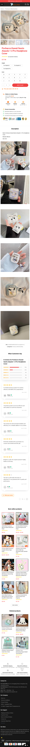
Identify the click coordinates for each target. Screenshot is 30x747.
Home (2, 9)
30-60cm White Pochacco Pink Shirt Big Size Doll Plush (21, 527)
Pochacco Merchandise (11, 9)
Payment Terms (4, 715)
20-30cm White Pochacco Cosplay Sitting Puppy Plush (7, 550)
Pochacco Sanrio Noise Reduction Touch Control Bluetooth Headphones (21, 574)
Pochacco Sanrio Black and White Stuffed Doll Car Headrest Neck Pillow (22, 629)
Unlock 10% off (3, 740)
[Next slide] (27, 24)
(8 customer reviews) (13, 56)
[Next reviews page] (27, 499)
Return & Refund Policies (6, 717)
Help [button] (27, 745)
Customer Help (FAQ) (6, 721)
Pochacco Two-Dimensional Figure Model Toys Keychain (21, 652)
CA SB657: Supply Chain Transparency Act (10, 706)
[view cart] (28, 4)
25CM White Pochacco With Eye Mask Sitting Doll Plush (7, 527)
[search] (26, 4)
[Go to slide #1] (4, 42)
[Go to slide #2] (11, 42)
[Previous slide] (2, 24)
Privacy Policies (4, 702)
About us (3, 698)
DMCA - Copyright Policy (6, 704)
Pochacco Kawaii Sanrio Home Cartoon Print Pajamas (21, 596)
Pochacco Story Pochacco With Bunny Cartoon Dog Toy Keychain (8, 574)
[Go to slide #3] (19, 42)
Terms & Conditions (5, 700)
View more (15, 605)
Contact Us (3, 719)
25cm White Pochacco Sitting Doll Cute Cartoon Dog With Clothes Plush (7, 596)
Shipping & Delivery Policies (7, 713)
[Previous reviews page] (20, 499)
